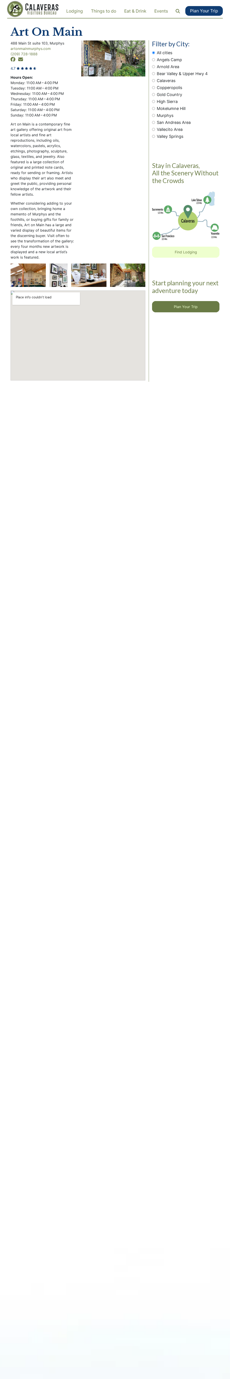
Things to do (103, 11)
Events (161, 11)
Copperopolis (169, 87)
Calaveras (166, 80)
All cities (164, 52)
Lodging (74, 11)
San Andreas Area (174, 122)
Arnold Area (168, 66)
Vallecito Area (170, 129)
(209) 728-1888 (24, 54)
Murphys (165, 115)
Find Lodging (186, 252)
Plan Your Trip (204, 10)
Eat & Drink (135, 11)
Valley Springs (170, 136)
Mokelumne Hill (171, 108)
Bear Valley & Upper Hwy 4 (182, 73)
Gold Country (169, 94)
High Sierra (167, 101)
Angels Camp (169, 59)
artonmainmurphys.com (31, 48)
